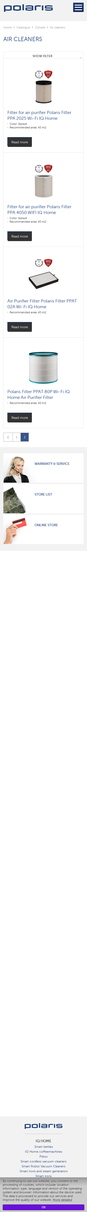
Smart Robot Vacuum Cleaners (43, 1166)
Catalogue (23, 27)
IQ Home (43, 1141)
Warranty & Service (52, 464)
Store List (43, 494)
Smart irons (43, 1176)
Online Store (46, 525)
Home (7, 27)
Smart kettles (43, 1147)
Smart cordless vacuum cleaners (43, 1161)
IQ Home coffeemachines (43, 1152)
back (8, 437)
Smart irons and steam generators (44, 1171)
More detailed (62, 1200)
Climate (40, 27)
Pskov (43, 1156)
